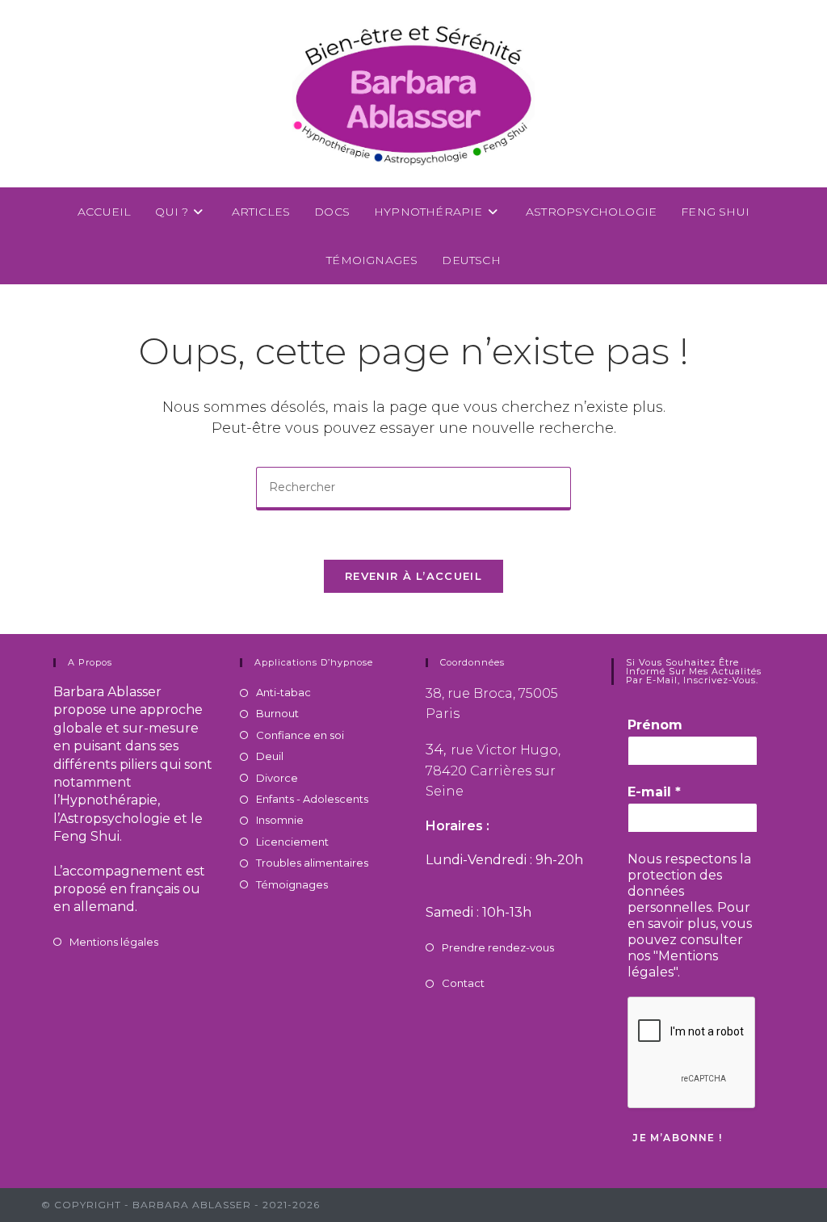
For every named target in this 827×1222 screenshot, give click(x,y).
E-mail (654, 792)
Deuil (269, 756)
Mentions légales (113, 941)
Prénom (655, 725)
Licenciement (292, 841)
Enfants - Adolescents (312, 798)
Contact (463, 982)
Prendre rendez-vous (498, 947)
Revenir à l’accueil (413, 575)
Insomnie (280, 819)
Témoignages (292, 884)
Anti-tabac (283, 692)
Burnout (277, 713)
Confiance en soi (300, 735)
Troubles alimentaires (312, 862)
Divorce (277, 777)
